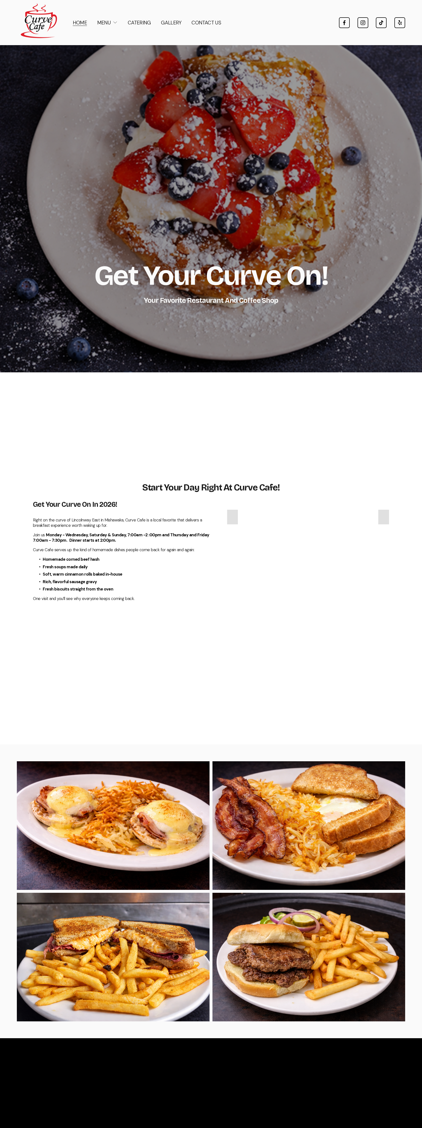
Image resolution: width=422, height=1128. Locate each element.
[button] (232, 517)
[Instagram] (363, 22)
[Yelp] (399, 22)
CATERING (139, 22)
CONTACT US (206, 22)
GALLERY (171, 22)
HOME (80, 22)
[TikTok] (381, 22)
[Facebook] (344, 22)
